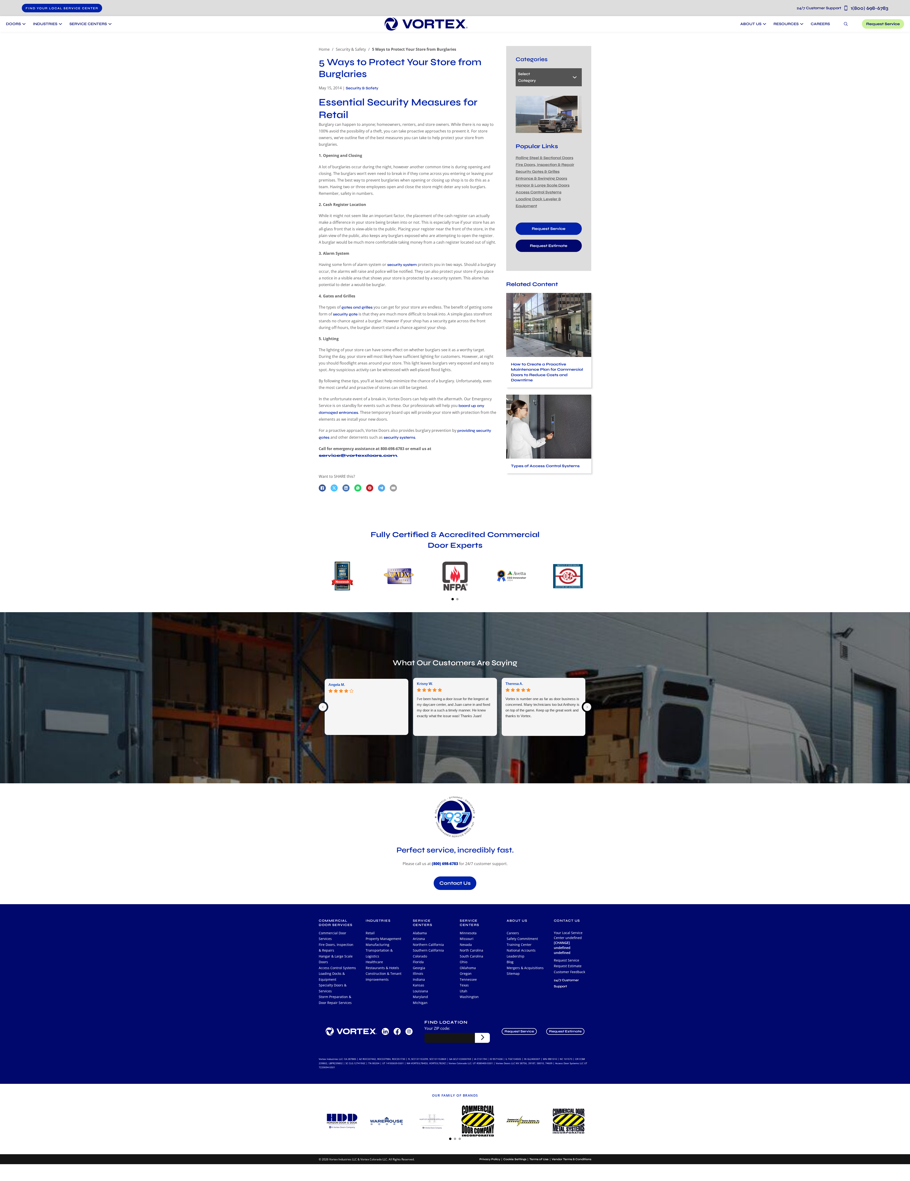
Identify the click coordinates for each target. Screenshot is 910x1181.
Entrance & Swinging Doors (541, 178)
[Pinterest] (369, 488)
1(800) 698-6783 (842, 8)
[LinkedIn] (346, 488)
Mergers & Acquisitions (525, 968)
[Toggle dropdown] (23, 24)
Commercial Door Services (332, 936)
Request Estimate (548, 245)
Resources (786, 24)
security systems (399, 437)
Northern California (428, 944)
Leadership (515, 956)
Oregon (466, 973)
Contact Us (455, 883)
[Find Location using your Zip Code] (482, 1038)
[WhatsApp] (357, 488)
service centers (422, 923)
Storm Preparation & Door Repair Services (335, 999)
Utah (463, 991)
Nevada (466, 944)
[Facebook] (322, 488)
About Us (750, 24)
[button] (62, 8)
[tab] (452, 599)
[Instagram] (409, 1031)
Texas (464, 985)
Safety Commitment (522, 938)
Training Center (519, 944)
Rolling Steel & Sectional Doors (544, 157)
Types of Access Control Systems (545, 466)
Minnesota (468, 933)
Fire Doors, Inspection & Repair (545, 164)
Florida (418, 962)
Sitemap (513, 973)
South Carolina (471, 956)
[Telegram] (381, 488)
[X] (334, 488)
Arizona (419, 938)
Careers (820, 24)
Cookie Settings (514, 1159)
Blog (510, 962)
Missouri (466, 938)
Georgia (419, 968)
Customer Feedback (569, 972)
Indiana (419, 979)
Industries (378, 921)
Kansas (418, 985)
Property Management (383, 938)
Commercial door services (336, 923)
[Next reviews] (587, 707)
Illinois (418, 973)
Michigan (420, 1002)
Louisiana (420, 991)
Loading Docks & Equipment (332, 976)
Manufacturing (377, 944)
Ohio (463, 962)
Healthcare (374, 962)
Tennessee (468, 979)
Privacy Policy (489, 1159)
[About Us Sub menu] (763, 24)
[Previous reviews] (323, 707)
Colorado (420, 956)
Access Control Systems (538, 192)
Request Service (883, 24)
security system (402, 264)
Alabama (420, 933)
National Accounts (521, 950)
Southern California (428, 950)
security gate (345, 314)
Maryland (420, 996)
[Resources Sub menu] (801, 24)
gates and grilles (357, 307)
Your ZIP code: (437, 1028)
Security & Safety (351, 49)
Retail (370, 933)
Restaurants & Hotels (382, 968)
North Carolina (471, 950)
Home (324, 49)
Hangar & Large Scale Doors (542, 185)
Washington (469, 996)
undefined (562, 952)
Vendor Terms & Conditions (571, 1159)
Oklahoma (468, 968)
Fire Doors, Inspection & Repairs (336, 947)
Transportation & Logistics (379, 953)
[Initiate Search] (845, 24)
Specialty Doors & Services (332, 988)
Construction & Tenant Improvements (383, 976)
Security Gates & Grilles (538, 171)
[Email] (393, 488)
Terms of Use (539, 1159)
